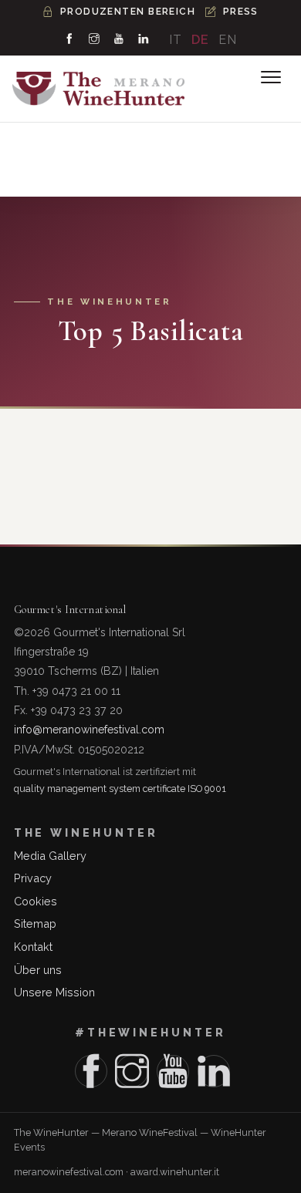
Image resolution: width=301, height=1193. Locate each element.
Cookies (35, 901)
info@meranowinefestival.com (89, 729)
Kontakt (33, 946)
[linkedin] (143, 39)
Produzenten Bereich (127, 11)
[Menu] (271, 77)
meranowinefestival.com (68, 1172)
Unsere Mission (54, 992)
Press (241, 11)
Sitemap (35, 923)
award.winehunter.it (174, 1172)
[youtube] (119, 39)
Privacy (33, 878)
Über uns (38, 969)
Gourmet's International (70, 609)
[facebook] (69, 39)
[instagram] (94, 39)
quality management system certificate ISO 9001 (120, 788)
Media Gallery (50, 855)
